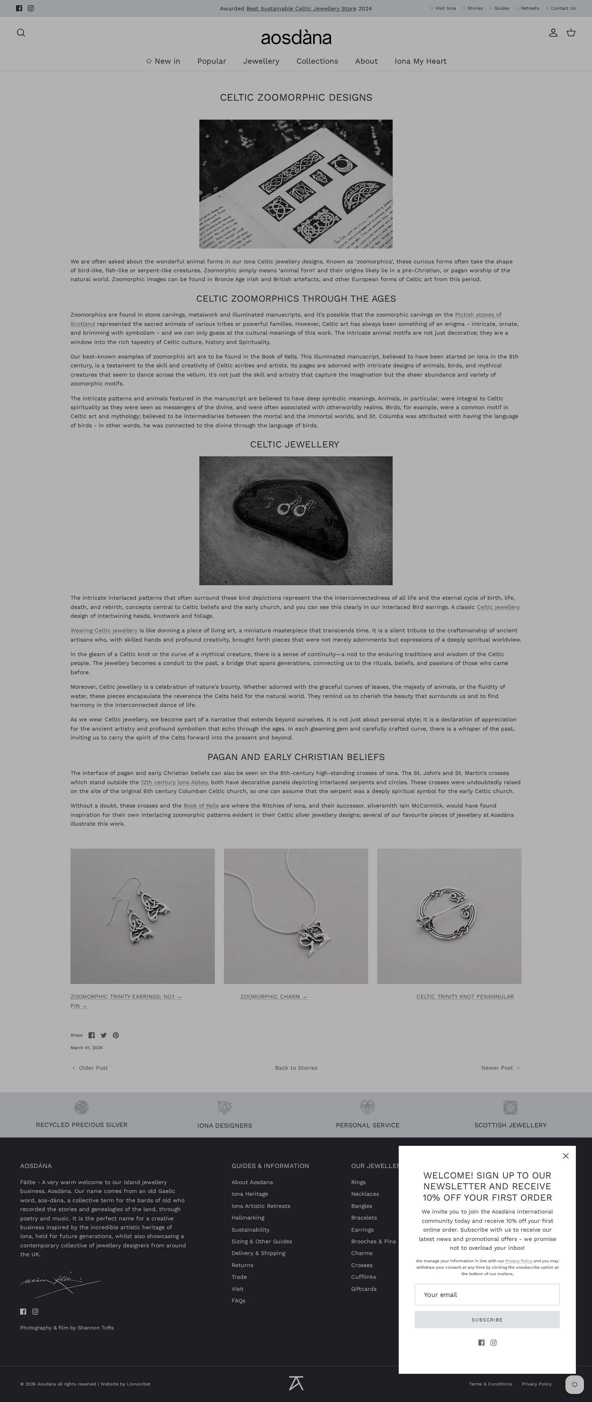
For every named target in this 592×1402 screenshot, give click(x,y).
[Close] (566, 1156)
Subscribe (487, 1320)
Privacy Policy (518, 1261)
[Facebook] (481, 1343)
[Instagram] (494, 1343)
